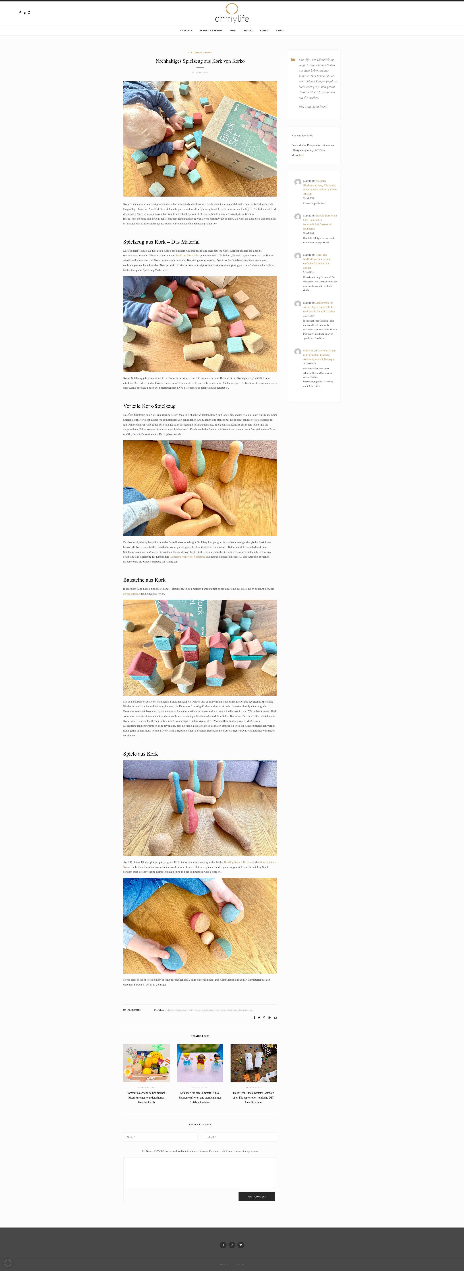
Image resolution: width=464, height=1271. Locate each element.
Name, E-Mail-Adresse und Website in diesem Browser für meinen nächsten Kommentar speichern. (202, 1151)
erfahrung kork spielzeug (175, 1010)
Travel (248, 31)
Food (233, 31)
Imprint (240, 1265)
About (280, 31)
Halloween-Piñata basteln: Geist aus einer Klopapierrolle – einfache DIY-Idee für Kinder (254, 1097)
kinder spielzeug (206, 1010)
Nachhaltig (243, 1010)
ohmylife (308, 350)
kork (216, 1010)
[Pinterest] (29, 13)
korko (235, 1010)
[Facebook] (20, 13)
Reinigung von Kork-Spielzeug (187, 556)
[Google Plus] (269, 1017)
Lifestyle (186, 31)
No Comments (132, 1010)
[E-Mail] (275, 1017)
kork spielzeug (225, 1010)
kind (196, 1010)
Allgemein (195, 52)
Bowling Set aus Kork (236, 862)
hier (301, 155)
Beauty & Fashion (211, 31)
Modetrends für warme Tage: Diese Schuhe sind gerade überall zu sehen (319, 307)
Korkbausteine (131, 593)
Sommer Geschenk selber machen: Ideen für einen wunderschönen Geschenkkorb (146, 1097)
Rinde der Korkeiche (187, 255)
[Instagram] (24, 13)
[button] (8, 1263)
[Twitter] (259, 1017)
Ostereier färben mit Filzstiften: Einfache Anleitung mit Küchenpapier (319, 355)
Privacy (224, 1265)
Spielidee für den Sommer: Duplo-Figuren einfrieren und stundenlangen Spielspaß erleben (200, 1097)
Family (264, 31)
